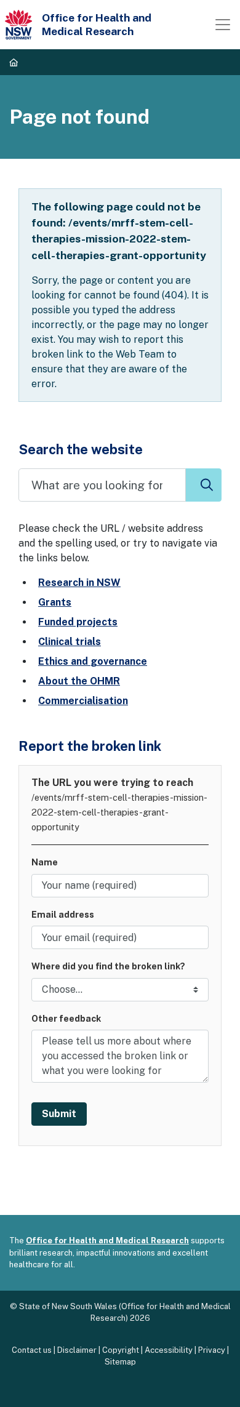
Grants (54, 602)
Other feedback (66, 1018)
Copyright (120, 1350)
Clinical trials (69, 641)
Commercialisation (83, 701)
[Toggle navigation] (223, 24)
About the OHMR (79, 681)
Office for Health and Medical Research (107, 1240)
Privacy (211, 1350)
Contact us (32, 1350)
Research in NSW (79, 582)
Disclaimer (77, 1350)
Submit (59, 1114)
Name (44, 862)
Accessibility (169, 1350)
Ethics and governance (92, 661)
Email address (62, 914)
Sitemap (120, 1361)
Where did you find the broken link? (108, 966)
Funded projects (78, 622)
